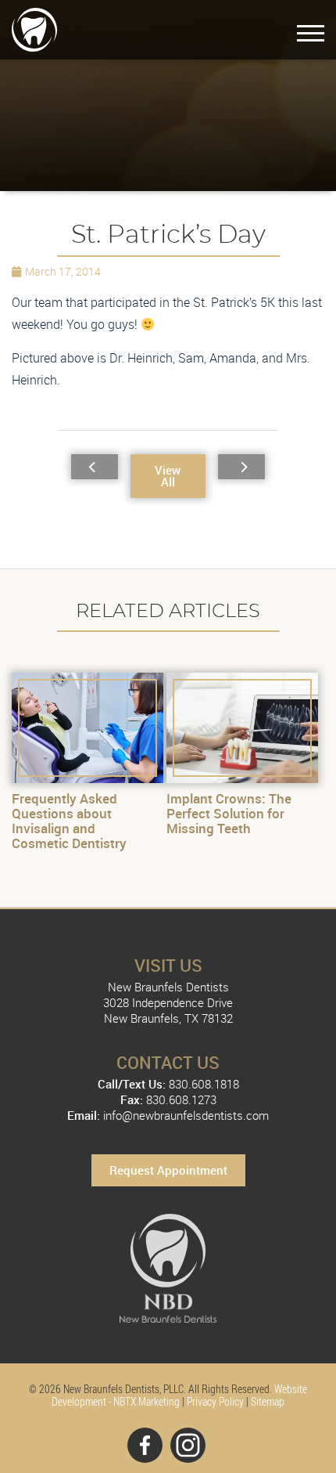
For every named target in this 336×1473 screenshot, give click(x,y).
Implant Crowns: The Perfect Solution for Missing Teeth (228, 813)
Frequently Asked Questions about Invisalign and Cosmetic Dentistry (69, 820)
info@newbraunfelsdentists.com (186, 1115)
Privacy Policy (215, 1401)
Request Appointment (168, 1170)
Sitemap (267, 1401)
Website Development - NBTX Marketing (179, 1395)
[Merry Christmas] (94, 466)
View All (168, 475)
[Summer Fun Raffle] (241, 466)
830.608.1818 (204, 1084)
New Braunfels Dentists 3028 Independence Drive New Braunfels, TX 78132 (168, 1002)
